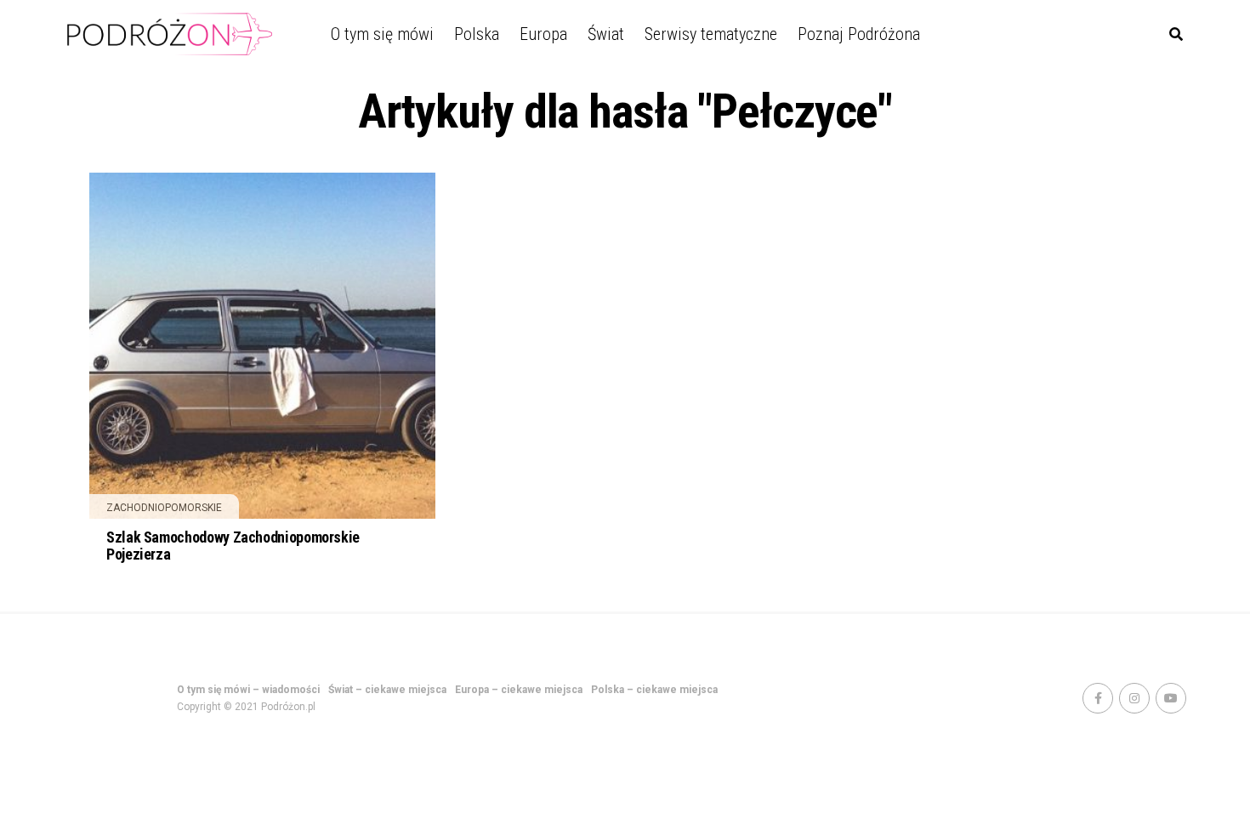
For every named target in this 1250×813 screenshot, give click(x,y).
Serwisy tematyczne (711, 34)
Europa (543, 34)
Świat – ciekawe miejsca (387, 690)
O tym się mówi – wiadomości (248, 690)
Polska (476, 34)
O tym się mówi (382, 34)
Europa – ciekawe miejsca (518, 690)
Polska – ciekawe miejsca (654, 690)
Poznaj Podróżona (859, 34)
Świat (606, 34)
